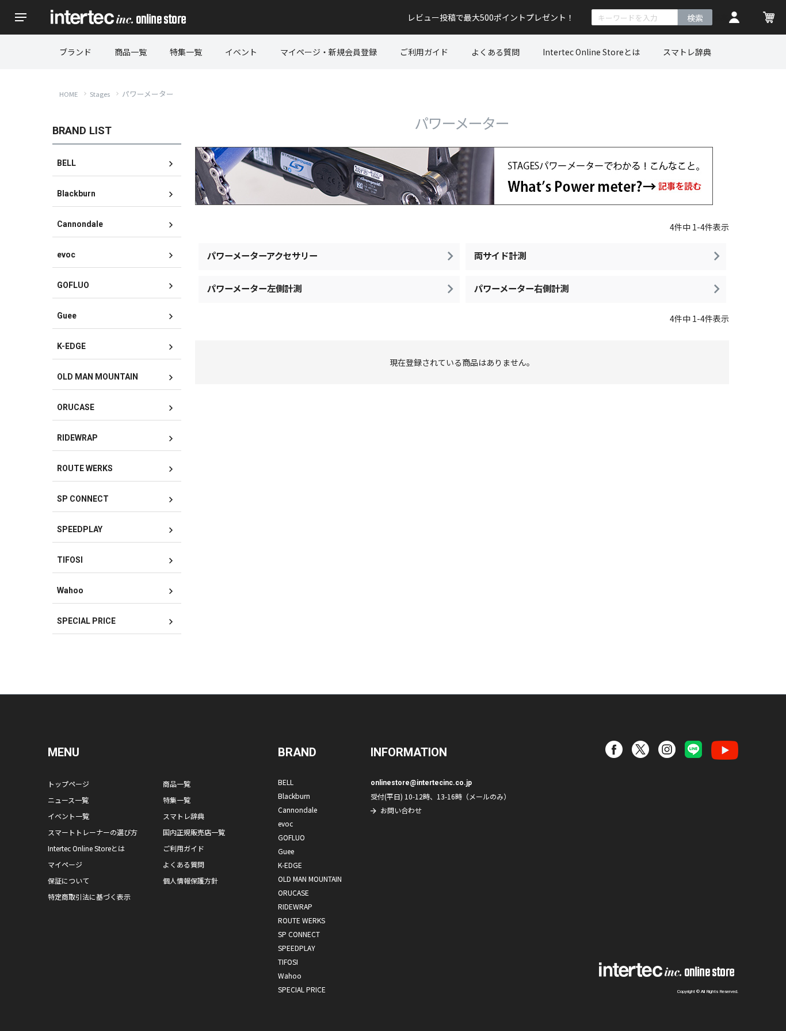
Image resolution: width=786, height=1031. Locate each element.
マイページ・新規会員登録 (328, 52)
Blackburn (76, 193)
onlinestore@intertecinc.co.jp (421, 783)
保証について (68, 880)
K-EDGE (71, 346)
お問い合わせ (401, 810)
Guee (67, 315)
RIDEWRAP (77, 437)
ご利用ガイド (424, 52)
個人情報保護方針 (190, 880)
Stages (100, 93)
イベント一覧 (68, 816)
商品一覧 (131, 52)
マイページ (65, 864)
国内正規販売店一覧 (194, 832)
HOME (68, 93)
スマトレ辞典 (687, 52)
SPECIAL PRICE (86, 621)
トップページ (68, 784)
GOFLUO (73, 285)
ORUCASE (75, 407)
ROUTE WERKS (85, 468)
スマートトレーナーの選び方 (93, 832)
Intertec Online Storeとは (591, 52)
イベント (241, 52)
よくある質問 (495, 52)
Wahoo (70, 590)
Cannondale (80, 224)
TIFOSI (70, 559)
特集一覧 (186, 52)
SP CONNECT (83, 498)
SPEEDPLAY (79, 529)
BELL (66, 163)
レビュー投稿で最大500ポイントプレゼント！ (490, 17)
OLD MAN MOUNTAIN (97, 376)
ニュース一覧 (68, 800)
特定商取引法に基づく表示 (89, 896)
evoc (66, 254)
